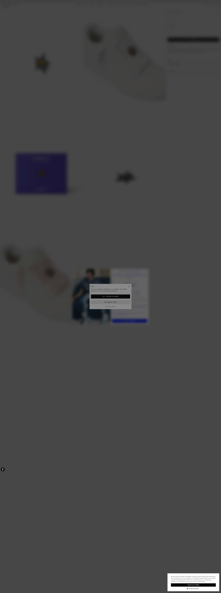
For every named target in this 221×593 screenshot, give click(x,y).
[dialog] (193, 582)
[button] (193, 589)
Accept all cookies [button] (193, 585)
